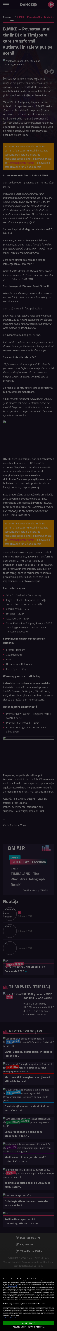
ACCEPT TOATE (28, 1323)
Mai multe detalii (12, 1286)
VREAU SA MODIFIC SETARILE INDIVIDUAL (28, 1327)
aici (35, 1294)
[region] (28, 1300)
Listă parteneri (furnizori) (9, 1318)
